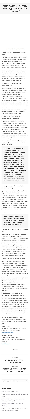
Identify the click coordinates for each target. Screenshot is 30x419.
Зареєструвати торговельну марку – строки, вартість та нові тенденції (13, 400)
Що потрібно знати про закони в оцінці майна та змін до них (15, 395)
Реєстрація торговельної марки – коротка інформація (12, 404)
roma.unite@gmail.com (7, 332)
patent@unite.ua (6, 344)
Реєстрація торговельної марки (10, 391)
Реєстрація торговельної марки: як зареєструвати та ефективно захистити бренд (15, 409)
